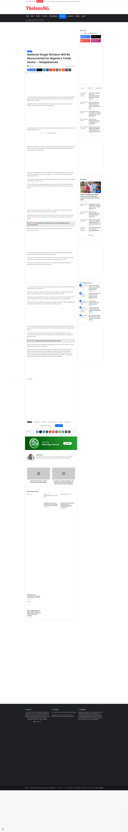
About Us (71, 787)
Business (62, 16)
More (83, 16)
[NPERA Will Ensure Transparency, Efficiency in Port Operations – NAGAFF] (34, 543)
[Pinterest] (50, 70)
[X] (40, 431)
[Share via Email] (66, 70)
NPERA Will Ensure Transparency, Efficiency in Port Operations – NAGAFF (33, 596)
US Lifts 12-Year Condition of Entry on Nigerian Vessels (94, 303)
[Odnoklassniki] (60, 70)
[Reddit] (54, 70)
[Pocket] (63, 70)
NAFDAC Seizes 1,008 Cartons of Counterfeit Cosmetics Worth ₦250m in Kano (94, 288)
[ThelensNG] (37, 8)
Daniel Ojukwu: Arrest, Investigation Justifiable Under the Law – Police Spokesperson (95, 113)
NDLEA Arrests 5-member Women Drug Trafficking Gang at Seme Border (94, 121)
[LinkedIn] (44, 70)
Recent (90, 88)
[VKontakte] (57, 70)
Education (70, 16)
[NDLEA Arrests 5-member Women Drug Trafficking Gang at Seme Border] (84, 121)
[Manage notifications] (3, 829)
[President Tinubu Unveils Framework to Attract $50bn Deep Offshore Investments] (51, 498)
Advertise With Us (78, 787)
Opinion (77, 16)
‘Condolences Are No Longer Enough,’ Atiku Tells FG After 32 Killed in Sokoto (95, 309)
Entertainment (53, 16)
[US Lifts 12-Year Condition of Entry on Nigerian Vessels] (84, 303)
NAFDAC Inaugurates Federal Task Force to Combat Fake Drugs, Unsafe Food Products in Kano (95, 105)
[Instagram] (39, 722)
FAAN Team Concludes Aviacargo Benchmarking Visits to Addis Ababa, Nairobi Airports (94, 95)
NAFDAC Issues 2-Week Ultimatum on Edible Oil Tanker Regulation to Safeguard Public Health (95, 129)
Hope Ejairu (31, 66)
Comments (98, 88)
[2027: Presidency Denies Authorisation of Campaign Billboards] (84, 229)
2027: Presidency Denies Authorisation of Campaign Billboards (95, 229)
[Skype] (63, 431)
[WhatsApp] (40, 722)
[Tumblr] (47, 70)
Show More (90, 235)
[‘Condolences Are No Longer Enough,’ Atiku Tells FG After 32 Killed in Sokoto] (84, 310)
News (32, 16)
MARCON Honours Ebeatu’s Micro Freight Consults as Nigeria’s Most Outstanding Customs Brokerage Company (34, 613)
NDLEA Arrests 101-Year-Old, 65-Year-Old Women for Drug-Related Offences (94, 295)
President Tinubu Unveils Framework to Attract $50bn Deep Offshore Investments (51, 504)
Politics (44, 16)
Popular (82, 88)
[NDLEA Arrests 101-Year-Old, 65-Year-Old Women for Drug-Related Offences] (84, 295)
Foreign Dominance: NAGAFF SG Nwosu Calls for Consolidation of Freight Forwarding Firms (67, 505)
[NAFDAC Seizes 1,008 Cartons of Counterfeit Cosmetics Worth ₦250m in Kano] (84, 287)
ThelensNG (29, 378)
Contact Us (85, 787)
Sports (38, 16)
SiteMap (96, 787)
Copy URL (59, 425)
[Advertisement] (64, 22)
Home (27, 16)
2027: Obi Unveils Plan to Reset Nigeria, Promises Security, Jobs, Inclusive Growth (95, 317)
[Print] (70, 70)
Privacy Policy (91, 787)
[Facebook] (37, 431)
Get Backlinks (52, 787)
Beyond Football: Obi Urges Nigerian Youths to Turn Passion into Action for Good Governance (63, 1)
